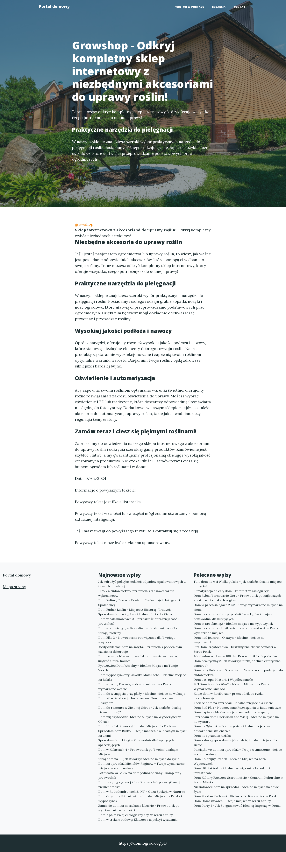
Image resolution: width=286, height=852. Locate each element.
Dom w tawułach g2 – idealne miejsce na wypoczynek (233, 623)
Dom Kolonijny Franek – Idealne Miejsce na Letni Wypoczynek (230, 761)
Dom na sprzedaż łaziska (212, 735)
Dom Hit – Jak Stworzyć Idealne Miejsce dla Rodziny (137, 726)
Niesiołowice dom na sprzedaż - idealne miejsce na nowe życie (236, 789)
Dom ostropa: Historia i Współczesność (223, 679)
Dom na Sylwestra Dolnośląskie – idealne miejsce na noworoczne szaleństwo (232, 728)
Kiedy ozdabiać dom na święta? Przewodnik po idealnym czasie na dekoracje (140, 649)
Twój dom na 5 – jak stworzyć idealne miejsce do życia (138, 759)
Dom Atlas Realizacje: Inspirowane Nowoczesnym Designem (135, 700)
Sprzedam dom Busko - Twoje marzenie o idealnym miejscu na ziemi (142, 733)
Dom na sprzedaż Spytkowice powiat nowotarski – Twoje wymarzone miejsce (236, 630)
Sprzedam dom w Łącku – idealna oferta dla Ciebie (135, 614)
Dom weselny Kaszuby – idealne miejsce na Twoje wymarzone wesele (135, 686)
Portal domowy (54, 6)
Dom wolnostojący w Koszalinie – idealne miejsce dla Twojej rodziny (137, 630)
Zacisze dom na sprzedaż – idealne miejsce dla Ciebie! (234, 703)
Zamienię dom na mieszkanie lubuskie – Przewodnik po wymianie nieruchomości (138, 808)
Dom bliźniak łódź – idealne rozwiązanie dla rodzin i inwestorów (232, 770)
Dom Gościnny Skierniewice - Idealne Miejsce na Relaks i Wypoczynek (140, 798)
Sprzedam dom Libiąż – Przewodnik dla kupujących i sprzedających (136, 742)
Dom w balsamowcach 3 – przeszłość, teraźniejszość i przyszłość (138, 621)
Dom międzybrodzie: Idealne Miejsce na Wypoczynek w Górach (139, 719)
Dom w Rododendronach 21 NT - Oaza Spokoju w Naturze (141, 791)
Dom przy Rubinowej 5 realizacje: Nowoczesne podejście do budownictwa (238, 672)
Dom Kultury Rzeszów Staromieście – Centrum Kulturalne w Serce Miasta (238, 780)
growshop (84, 224)
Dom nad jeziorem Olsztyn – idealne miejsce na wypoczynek (229, 640)
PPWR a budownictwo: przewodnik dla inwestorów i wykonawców (136, 593)
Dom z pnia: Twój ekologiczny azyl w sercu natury (135, 815)
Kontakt (240, 7)
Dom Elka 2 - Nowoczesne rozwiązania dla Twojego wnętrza (136, 640)
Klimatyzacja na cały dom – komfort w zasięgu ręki (231, 591)
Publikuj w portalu (189, 7)
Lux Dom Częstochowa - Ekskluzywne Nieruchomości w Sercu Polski (235, 649)
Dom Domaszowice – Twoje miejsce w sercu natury (232, 801)
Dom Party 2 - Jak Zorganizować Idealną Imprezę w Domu (237, 805)
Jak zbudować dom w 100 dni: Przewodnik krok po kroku (235, 656)
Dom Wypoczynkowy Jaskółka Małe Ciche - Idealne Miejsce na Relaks (142, 677)
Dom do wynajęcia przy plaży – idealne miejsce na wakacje (141, 693)
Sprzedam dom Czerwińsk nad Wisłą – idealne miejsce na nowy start (236, 719)
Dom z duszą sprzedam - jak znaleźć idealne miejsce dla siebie (235, 742)
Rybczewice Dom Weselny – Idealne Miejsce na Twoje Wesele (138, 668)
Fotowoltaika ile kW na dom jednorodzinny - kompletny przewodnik (139, 775)
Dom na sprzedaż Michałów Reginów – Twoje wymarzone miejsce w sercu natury (141, 766)
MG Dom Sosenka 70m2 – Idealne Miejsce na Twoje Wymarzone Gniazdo (232, 686)
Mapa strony (14, 586)
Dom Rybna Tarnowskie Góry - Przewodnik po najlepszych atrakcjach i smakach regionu (237, 598)
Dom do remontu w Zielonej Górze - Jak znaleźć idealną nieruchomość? (139, 710)
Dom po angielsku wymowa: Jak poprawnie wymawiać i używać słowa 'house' (139, 658)
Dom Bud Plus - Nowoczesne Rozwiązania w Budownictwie (237, 707)
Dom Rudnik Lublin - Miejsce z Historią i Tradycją (134, 609)
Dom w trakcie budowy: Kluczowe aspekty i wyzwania (137, 819)
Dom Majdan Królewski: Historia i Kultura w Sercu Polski (235, 796)
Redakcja (219, 7)
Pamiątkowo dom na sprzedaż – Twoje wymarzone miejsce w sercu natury (238, 752)
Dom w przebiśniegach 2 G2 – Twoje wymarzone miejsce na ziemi (238, 607)
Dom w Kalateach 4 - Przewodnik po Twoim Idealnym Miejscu (138, 752)
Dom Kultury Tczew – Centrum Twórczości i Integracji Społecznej (139, 602)
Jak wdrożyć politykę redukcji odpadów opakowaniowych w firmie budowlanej (142, 584)
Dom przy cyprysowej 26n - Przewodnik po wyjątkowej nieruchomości (139, 784)
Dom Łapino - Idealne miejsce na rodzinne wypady (231, 712)
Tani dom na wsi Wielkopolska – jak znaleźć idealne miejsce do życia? (238, 584)
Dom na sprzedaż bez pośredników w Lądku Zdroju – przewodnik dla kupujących (233, 616)
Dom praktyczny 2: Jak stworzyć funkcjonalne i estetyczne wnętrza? (237, 663)
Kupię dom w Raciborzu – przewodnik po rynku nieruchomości (228, 696)
